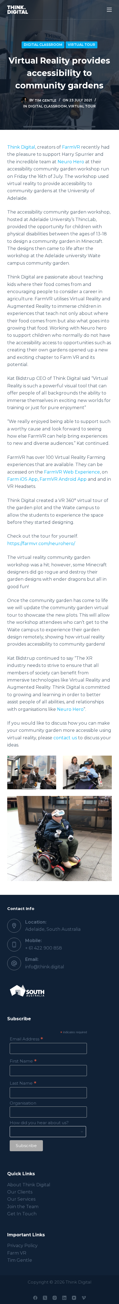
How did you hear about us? (39, 1122)
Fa (64, 147)
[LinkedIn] (64, 1298)
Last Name (23, 1083)
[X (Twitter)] (45, 1298)
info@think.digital (44, 966)
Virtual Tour (81, 45)
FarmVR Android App (63, 479)
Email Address (26, 1039)
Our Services (21, 1199)
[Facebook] (35, 1298)
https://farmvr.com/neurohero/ (41, 543)
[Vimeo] (84, 1298)
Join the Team (22, 1206)
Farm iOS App (22, 479)
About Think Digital (28, 1184)
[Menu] (109, 9)
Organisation (23, 1103)
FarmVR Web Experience (72, 472)
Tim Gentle (19, 1260)
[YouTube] (74, 1298)
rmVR (74, 147)
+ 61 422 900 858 (43, 948)
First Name (23, 1061)
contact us (65, 737)
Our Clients (19, 1192)
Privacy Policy (22, 1245)
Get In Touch (22, 1213)
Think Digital (21, 147)
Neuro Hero (71, 161)
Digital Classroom (43, 45)
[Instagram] (55, 1298)
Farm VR (16, 1253)
